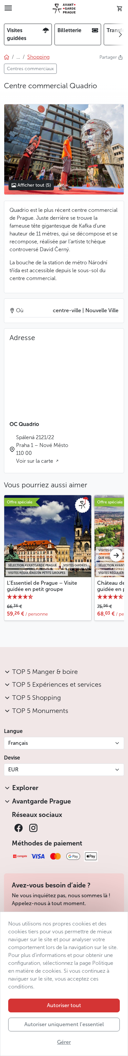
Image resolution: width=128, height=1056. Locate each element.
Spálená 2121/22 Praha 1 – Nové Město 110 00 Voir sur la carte (42, 449)
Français (18, 743)
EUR (13, 769)
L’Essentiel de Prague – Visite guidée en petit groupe (42, 586)
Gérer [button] (64, 1042)
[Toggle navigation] (8, 8)
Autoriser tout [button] (64, 1005)
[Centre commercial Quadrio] (63, 149)
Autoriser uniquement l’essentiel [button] (64, 1024)
